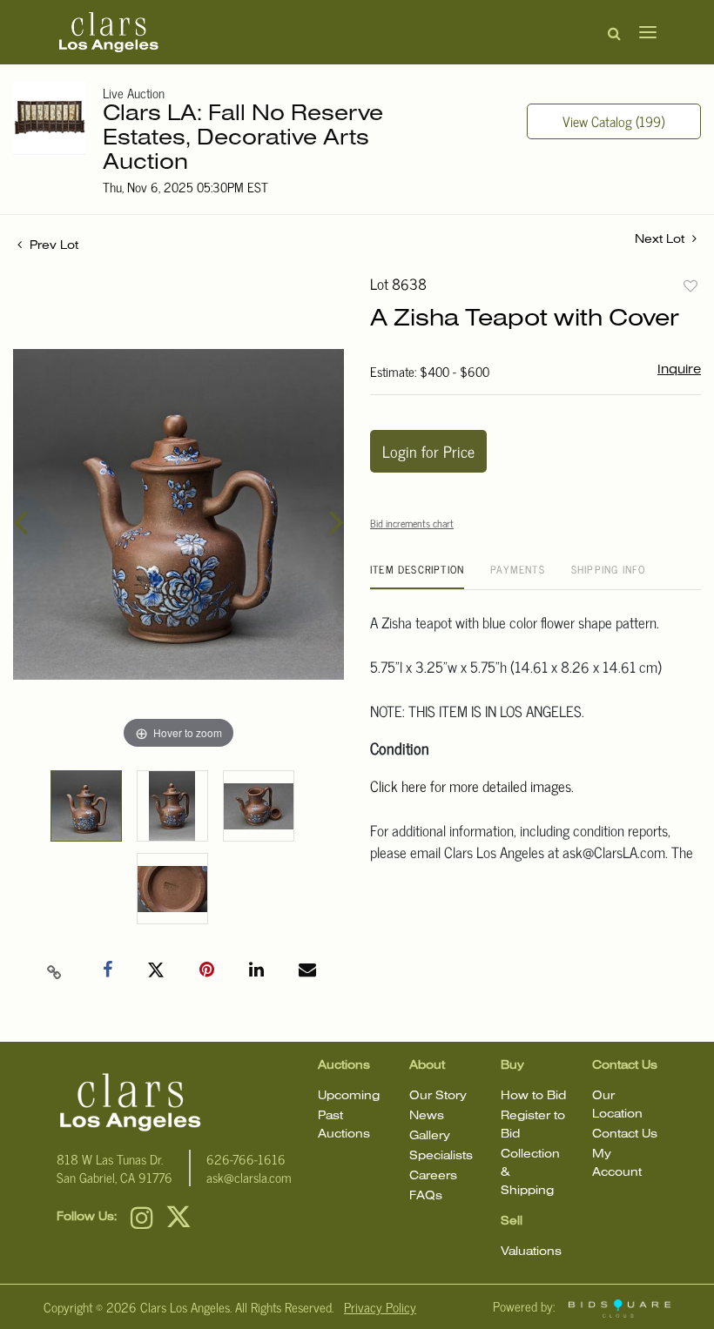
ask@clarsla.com (249, 1177)
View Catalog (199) (613, 121)
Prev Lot (52, 246)
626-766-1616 (246, 1159)
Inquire (679, 370)
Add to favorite (690, 285)
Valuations (531, 1252)
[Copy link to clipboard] (54, 970)
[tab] (417, 575)
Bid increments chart (412, 523)
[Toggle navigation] (642, 32)
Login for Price (428, 451)
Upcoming (349, 1096)
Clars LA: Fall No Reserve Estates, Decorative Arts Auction (243, 138)
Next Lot (661, 240)
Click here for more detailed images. (472, 786)
